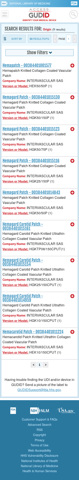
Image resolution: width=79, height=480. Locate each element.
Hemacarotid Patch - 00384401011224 (33, 331)
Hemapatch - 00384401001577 (27, 65)
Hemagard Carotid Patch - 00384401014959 (23, 298)
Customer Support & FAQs (39, 419)
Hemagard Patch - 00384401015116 (31, 160)
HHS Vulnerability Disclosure (39, 455)
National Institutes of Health (39, 461)
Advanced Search (39, 424)
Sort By (16, 38)
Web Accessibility (39, 450)
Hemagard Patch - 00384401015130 (31, 97)
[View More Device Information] (72, 66)
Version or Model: (15, 86)
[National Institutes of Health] (5, 3)
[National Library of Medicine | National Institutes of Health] (39, 412)
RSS (40, 429)
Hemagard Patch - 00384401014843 (31, 192)
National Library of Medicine (29, 3)
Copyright (39, 435)
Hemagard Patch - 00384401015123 (31, 128)
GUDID (39, 14)
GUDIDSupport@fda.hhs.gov (39, 389)
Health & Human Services (40, 471)
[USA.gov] (65, 412)
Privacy (39, 440)
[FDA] (74, 3)
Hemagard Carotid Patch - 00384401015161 (23, 226)
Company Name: (14, 81)
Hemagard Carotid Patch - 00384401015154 (23, 262)
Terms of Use (39, 445)
